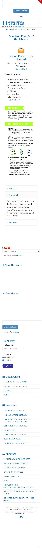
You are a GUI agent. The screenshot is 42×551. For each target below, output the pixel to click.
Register (15, 332)
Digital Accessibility (14, 468)
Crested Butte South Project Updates (18, 499)
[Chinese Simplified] (9, 248)
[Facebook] (19, 16)
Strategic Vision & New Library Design (19, 493)
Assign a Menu (21, 520)
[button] (38, 23)
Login (4, 332)
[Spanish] (6, 248)
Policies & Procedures (15, 463)
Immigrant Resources (15, 435)
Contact (8, 391)
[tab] (21, 189)
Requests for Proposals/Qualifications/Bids (19, 486)
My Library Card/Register (17, 459)
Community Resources (15, 386)
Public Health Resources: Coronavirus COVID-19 (19, 420)
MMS (19, 512)
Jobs (6, 395)
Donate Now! (21, 69)
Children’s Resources (15, 443)
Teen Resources (12, 439)
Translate (19, 255)
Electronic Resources (15, 426)
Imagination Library (16, 415)
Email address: (7, 345)
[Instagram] (22, 16)
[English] (3, 248)
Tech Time (11, 430)
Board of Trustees (13, 472)
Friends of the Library (16, 382)
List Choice (6, 354)
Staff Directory (12, 476)
